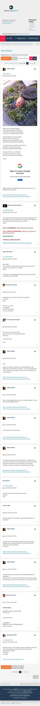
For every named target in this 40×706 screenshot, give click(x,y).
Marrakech (6, 50)
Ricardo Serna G (11, 595)
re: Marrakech (8, 210)
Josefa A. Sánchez (11, 285)
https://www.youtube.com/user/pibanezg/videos (16, 196)
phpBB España (27, 691)
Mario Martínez (7, 251)
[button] (34, 63)
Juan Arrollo (6, 505)
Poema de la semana (32, 21)
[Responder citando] (35, 69)
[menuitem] (9, 38)
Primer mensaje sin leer (11, 63)
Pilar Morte (31, 30)
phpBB (15, 689)
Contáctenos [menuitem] (17, 703)
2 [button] (29, 63)
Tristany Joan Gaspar (13, 319)
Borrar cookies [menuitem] (7, 703)
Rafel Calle (25, 55)
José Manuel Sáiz (11, 635)
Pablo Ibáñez (11, 68)
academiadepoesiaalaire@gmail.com (20, 695)
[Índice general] (11, 8)
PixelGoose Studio (27, 692)
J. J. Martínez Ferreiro (15, 55)
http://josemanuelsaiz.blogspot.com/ (13, 659)
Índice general (5, 684)
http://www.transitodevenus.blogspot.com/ (15, 195)
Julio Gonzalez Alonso (15, 205)
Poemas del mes (23, 34)
